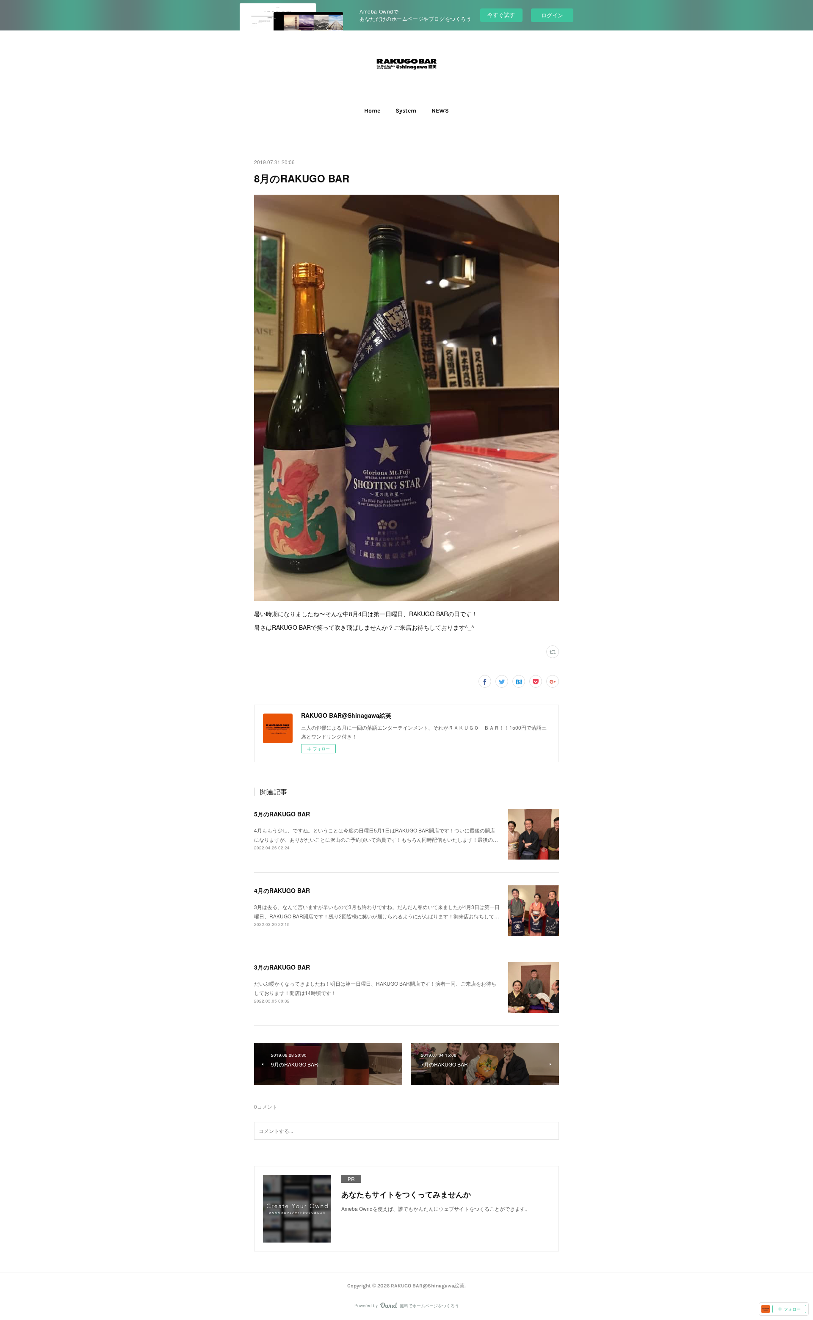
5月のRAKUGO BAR (282, 814)
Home (372, 110)
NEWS (440, 110)
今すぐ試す (501, 15)
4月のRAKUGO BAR (282, 890)
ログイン (552, 15)
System (405, 110)
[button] (372, 111)
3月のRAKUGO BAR (282, 967)
